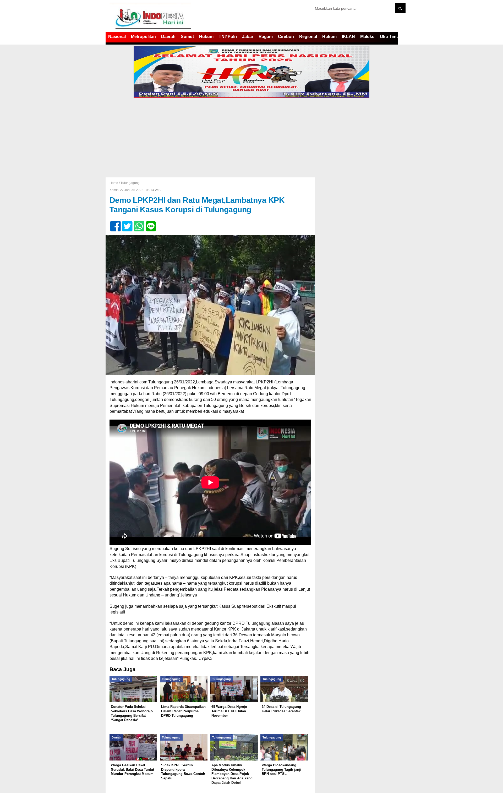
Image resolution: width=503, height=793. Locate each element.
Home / (115, 183)
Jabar (247, 36)
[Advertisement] (251, 138)
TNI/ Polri (228, 36)
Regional (308, 36)
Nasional (117, 36)
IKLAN (348, 36)
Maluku (367, 36)
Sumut (187, 36)
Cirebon (286, 36)
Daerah (168, 36)
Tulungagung (130, 183)
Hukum (206, 36)
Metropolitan (143, 36)
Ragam (266, 36)
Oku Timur (390, 36)
